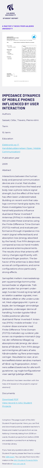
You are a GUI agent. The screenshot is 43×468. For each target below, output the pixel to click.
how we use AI (19, 464)
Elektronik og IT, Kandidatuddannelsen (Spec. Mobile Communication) (21, 148)
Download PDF (10, 399)
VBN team (10, 457)
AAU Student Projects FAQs (25, 460)
